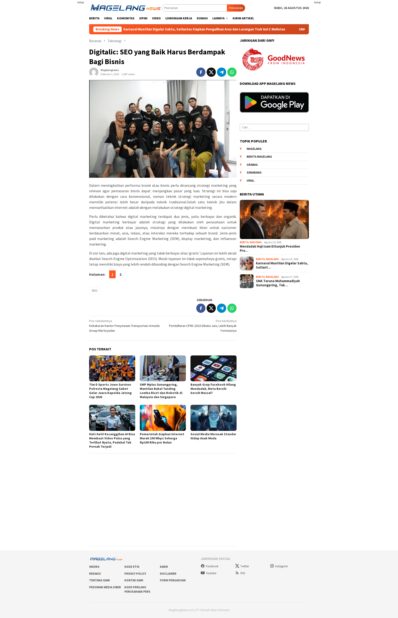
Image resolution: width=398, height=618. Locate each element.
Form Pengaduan (173, 580)
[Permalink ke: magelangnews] (93, 72)
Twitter (244, 566)
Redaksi (95, 574)
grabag (252, 165)
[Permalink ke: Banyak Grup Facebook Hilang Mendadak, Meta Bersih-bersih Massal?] (213, 368)
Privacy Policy (135, 574)
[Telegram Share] (221, 72)
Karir (164, 567)
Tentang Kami (99, 580)
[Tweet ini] (211, 72)
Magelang (272, 259)
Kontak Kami (133, 580)
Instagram (281, 566)
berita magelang (259, 157)
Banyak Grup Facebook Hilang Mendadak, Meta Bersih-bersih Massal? (213, 388)
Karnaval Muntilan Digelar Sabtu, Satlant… (282, 265)
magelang (254, 149)
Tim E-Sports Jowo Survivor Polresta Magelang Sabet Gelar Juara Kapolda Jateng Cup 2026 (110, 390)
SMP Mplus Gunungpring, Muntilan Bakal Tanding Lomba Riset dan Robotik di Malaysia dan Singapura (161, 390)
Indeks (94, 567)
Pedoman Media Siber (105, 587)
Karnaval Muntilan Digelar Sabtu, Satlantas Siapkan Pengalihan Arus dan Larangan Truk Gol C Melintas (183, 29)
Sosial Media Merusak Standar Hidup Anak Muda (213, 436)
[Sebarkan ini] (200, 72)
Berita (244, 242)
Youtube (211, 573)
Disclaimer (168, 574)
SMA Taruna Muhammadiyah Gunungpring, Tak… (278, 283)
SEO (94, 290)
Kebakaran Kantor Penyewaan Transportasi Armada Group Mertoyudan (124, 326)
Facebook (212, 566)
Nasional (256, 242)
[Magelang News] (125, 8)
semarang (254, 173)
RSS (242, 573)
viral (250, 181)
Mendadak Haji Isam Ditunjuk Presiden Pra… (270, 248)
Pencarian (236, 8)
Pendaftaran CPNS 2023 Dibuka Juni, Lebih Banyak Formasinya (203, 326)
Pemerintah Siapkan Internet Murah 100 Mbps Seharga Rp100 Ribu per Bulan (162, 438)
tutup (80, 2)
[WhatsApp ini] (232, 72)
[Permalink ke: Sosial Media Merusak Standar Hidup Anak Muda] (213, 418)
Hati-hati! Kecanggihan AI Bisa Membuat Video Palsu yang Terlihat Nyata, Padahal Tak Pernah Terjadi (112, 440)
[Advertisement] (56, 69)
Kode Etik (131, 567)
